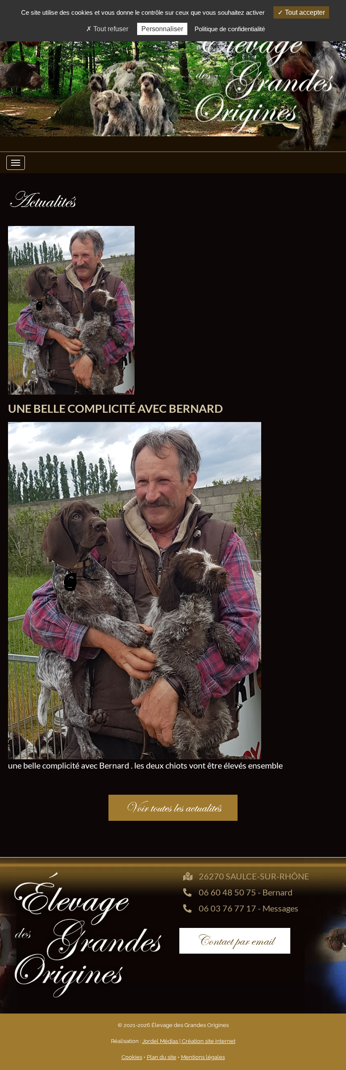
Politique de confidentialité (230, 28)
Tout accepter (304, 12)
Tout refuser (110, 28)
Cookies (132, 1057)
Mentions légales (203, 1057)
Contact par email (234, 941)
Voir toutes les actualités (173, 807)
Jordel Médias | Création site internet (188, 1041)
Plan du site (161, 1057)
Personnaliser (162, 28)
